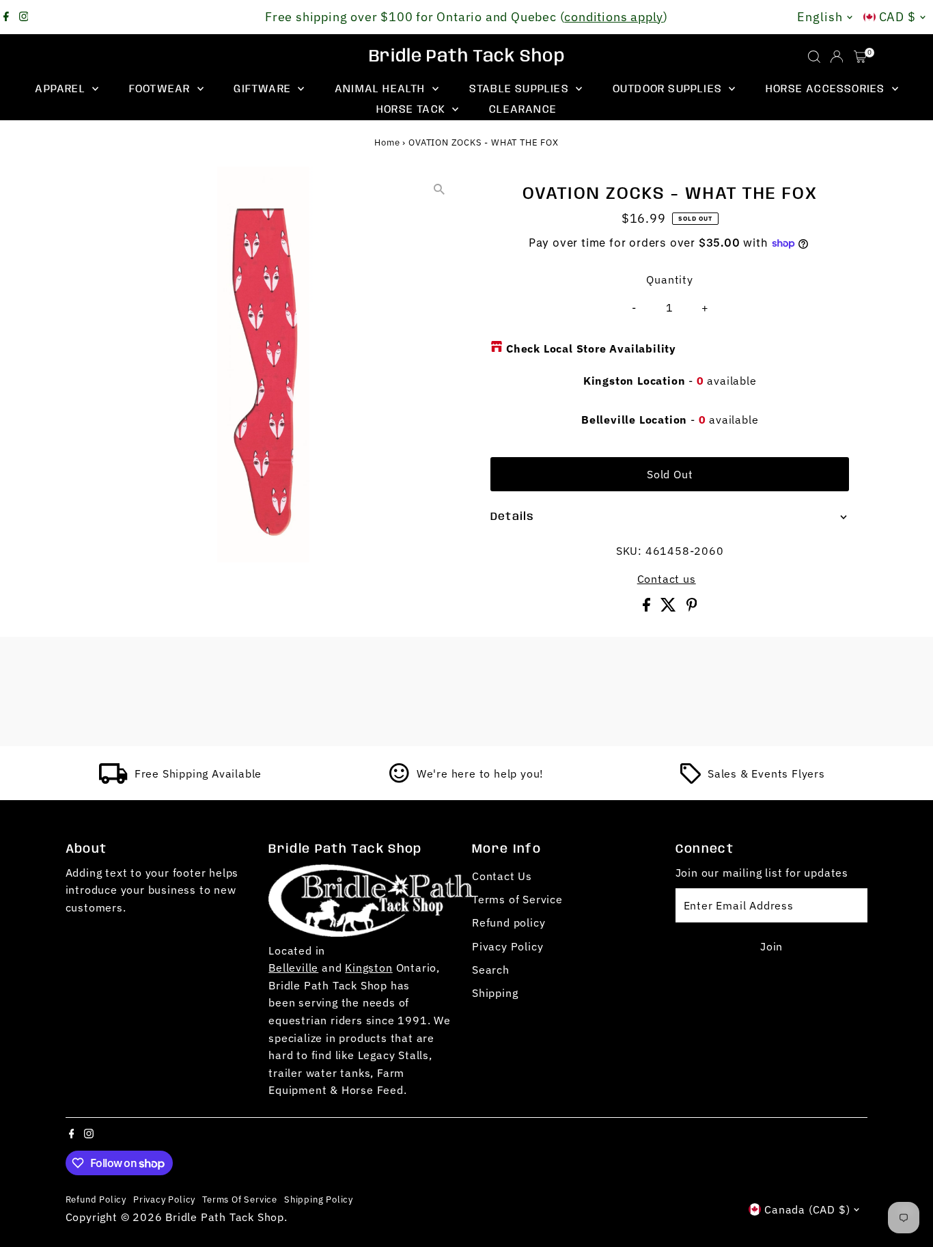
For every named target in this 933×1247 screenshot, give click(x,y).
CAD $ (898, 17)
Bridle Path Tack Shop (467, 57)
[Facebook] (6, 17)
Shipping (495, 993)
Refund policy (508, 922)
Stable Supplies (520, 89)
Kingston (368, 967)
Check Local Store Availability (591, 348)
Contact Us (502, 876)
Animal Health (382, 89)
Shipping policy (318, 1199)
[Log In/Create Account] (837, 57)
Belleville (293, 967)
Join (771, 946)
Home (387, 142)
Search (491, 969)
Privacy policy (164, 1199)
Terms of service (239, 1199)
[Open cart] (860, 57)
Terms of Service (517, 899)
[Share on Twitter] (670, 607)
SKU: (629, 551)
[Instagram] (24, 17)
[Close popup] (903, 1024)
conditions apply (613, 17)
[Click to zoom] (438, 189)
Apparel (62, 89)
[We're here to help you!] (399, 779)
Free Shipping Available (198, 773)
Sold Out (670, 474)
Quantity (669, 279)
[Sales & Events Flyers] (690, 779)
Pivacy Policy (507, 946)
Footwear (161, 89)
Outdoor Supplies (669, 89)
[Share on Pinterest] (691, 607)
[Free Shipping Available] (113, 779)
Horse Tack (412, 109)
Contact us (666, 578)
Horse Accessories (827, 89)
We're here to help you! (480, 773)
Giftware (264, 89)
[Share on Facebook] (648, 607)
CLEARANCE (523, 109)
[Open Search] (814, 57)
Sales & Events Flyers (766, 773)
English (819, 17)
